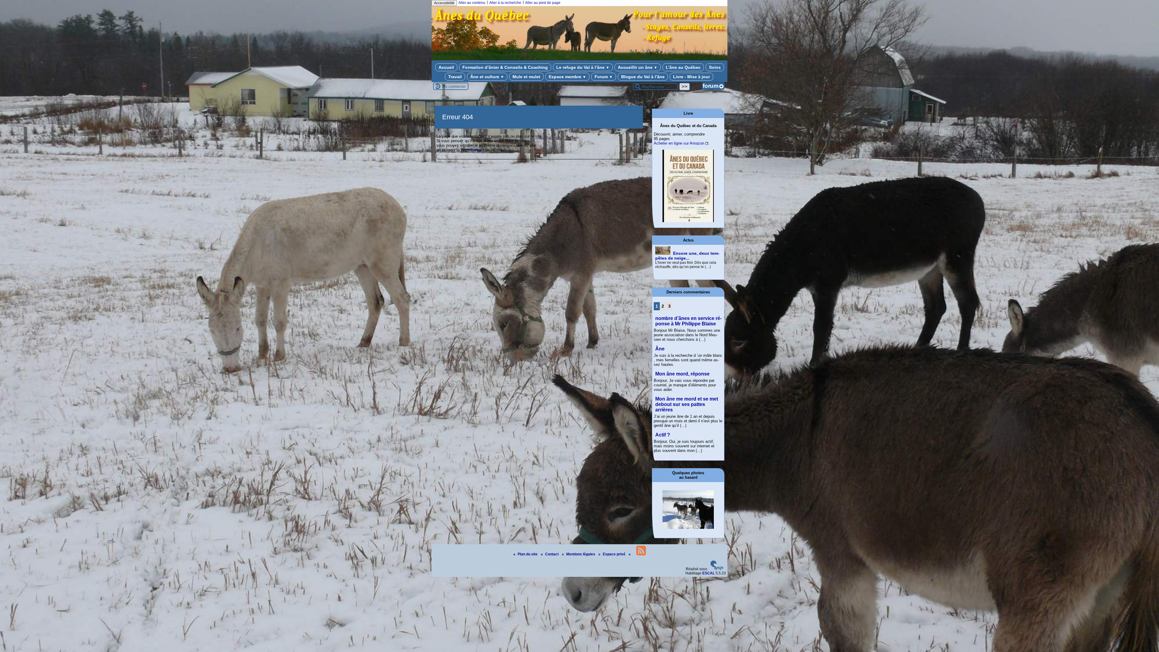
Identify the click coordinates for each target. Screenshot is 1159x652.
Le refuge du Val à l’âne (582, 67)
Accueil (446, 67)
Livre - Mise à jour (691, 76)
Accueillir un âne (637, 67)
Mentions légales (581, 554)
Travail (455, 76)
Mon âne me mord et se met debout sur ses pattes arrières (686, 404)
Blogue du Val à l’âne (643, 76)
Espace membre (567, 76)
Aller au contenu (471, 3)
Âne (660, 348)
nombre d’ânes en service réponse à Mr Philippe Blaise (688, 321)
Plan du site (528, 554)
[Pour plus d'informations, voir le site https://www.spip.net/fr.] (717, 569)
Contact (477, 150)
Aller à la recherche (505, 3)
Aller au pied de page (542, 3)
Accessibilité (444, 3)
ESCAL (708, 573)
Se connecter (454, 86)
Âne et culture (487, 76)
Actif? (662, 434)
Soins (715, 67)
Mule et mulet (526, 76)
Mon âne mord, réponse (682, 373)
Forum (604, 76)
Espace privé (614, 554)
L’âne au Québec (683, 67)
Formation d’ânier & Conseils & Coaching (505, 67)
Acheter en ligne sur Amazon (679, 143)
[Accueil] (579, 57)
